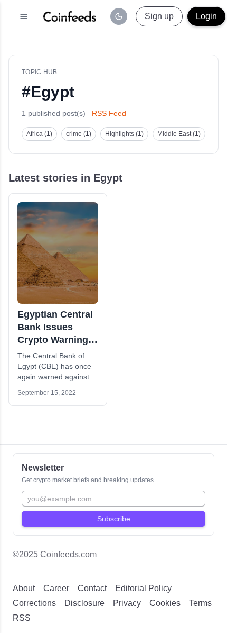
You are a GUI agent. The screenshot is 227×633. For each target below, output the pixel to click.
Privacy (127, 603)
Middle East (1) (179, 134)
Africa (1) (39, 134)
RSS (22, 617)
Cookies (165, 603)
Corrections (34, 603)
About (24, 588)
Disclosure (84, 603)
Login (206, 16)
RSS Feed (109, 113)
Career (56, 588)
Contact (92, 588)
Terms (200, 603)
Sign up (159, 16)
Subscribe (113, 518)
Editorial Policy (143, 588)
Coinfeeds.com (68, 554)
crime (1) (78, 134)
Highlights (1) (124, 134)
